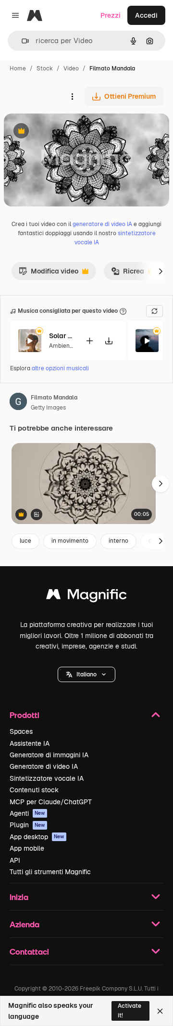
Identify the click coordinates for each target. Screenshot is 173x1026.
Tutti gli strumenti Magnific (50, 871)
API (15, 860)
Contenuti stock (34, 790)
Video (71, 68)
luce (25, 541)
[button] (86, 674)
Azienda (24, 924)
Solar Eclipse (61, 335)
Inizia (19, 897)
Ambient (60, 346)
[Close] (160, 1011)
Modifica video (48, 273)
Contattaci (29, 951)
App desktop (37, 836)
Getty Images (48, 407)
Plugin (27, 825)
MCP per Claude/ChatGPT (51, 802)
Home (18, 68)
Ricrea (127, 273)
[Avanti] (160, 271)
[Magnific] (86, 596)
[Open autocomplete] (21, 41)
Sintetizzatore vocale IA (47, 778)
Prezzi (110, 15)
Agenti (27, 813)
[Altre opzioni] (72, 96)
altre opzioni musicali (60, 368)
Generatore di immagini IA (49, 755)
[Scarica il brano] (108, 340)
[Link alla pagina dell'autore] (18, 403)
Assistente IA (29, 743)
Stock (45, 68)
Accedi (146, 15)
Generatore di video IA (44, 766)
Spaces (21, 731)
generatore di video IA (102, 224)
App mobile (27, 848)
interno (118, 541)
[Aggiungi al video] (89, 340)
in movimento (69, 541)
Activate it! (129, 1010)
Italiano (86, 674)
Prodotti (24, 715)
